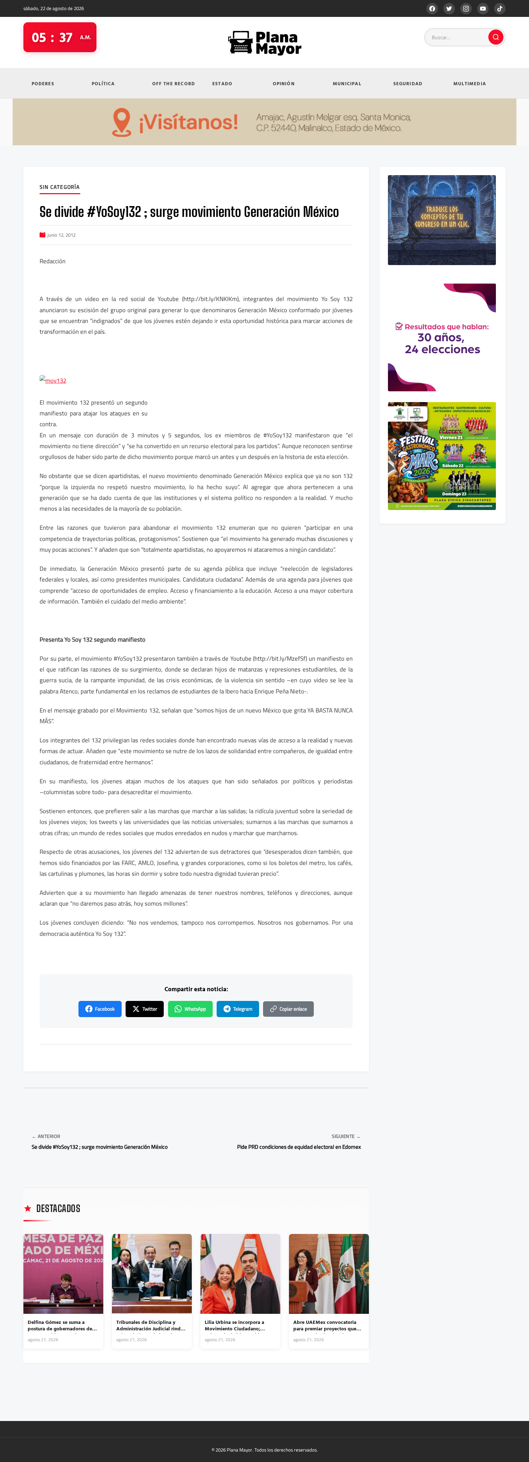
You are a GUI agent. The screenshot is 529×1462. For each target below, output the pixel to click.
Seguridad (408, 83)
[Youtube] (483, 8)
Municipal (347, 83)
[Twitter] (449, 8)
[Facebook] (432, 8)
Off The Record (173, 83)
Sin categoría (60, 187)
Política (103, 83)
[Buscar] (495, 37)
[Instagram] (466, 8)
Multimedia (469, 83)
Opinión (284, 83)
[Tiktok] (500, 8)
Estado (222, 83)
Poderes (43, 83)
